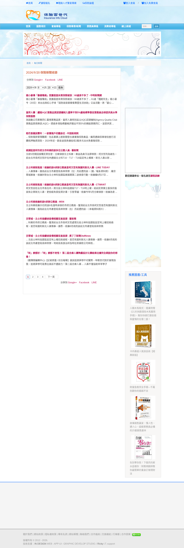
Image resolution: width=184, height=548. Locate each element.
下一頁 (51, 277)
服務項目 (41, 26)
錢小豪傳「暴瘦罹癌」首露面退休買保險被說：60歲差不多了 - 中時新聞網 (64, 95)
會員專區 (56, 26)
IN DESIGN (40, 544)
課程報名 (45, 3)
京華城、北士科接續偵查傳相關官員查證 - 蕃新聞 (51, 219)
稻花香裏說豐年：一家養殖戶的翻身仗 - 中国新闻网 (52, 133)
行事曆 (116, 534)
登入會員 (130, 3)
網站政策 (38, 534)
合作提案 (126, 534)
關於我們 (27, 534)
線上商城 (126, 26)
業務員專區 (92, 26)
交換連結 (106, 534)
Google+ (38, 80)
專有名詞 (62, 534)
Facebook (50, 80)
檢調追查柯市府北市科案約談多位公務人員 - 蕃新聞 (52, 150)
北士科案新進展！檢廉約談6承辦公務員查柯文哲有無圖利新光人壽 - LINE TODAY (68, 167)
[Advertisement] (127, 15)
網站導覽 (73, 534)
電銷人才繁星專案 (67, 3)
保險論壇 (89, 3)
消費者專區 (110, 26)
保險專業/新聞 (74, 26)
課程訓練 (155, 176)
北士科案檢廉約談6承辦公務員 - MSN (45, 202)
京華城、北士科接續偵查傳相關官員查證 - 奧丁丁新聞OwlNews (58, 236)
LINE (60, 80)
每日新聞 (38, 63)
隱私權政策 (50, 534)
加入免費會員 (151, 3)
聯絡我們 (84, 534)
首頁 (30, 3)
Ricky (100, 544)
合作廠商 (95, 534)
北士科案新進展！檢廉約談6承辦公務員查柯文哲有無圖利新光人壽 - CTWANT (66, 184)
